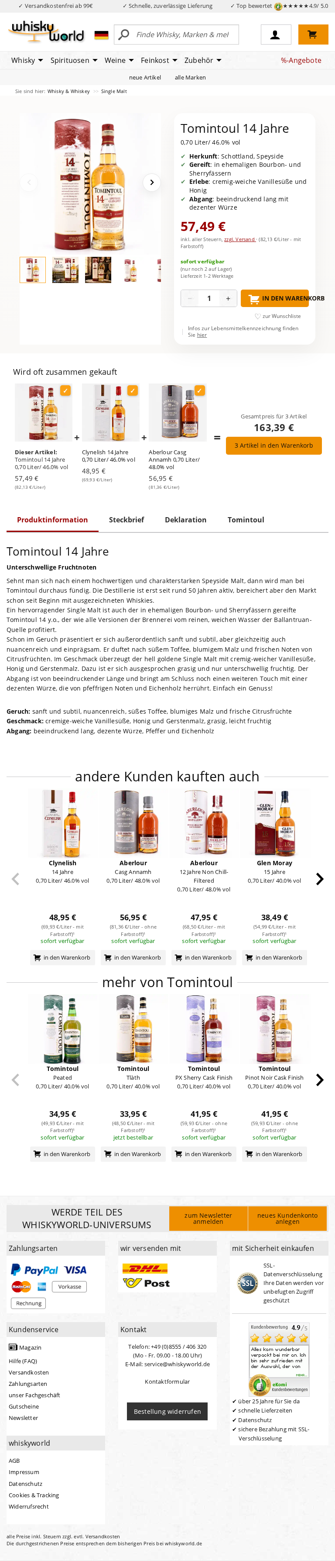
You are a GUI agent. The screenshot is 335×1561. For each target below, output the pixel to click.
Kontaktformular (167, 1381)
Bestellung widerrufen (167, 1411)
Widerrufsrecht (29, 1506)
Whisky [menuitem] (23, 60)
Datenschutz (25, 1484)
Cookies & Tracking (34, 1495)
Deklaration (186, 520)
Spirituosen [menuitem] (70, 60)
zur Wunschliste (282, 316)
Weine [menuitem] (115, 60)
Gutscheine (24, 1406)
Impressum (24, 1472)
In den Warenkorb (285, 298)
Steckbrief (126, 520)
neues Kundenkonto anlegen (287, 1218)
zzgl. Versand (240, 239)
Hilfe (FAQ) (23, 1361)
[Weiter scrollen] (320, 879)
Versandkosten (29, 1372)
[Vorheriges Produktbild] (29, 182)
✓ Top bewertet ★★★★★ (279, 6)
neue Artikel (145, 77)
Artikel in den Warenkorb (274, 445)
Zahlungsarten (28, 1384)
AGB (14, 1460)
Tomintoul (246, 520)
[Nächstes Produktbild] (152, 182)
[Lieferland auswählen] (101, 35)
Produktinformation (52, 520)
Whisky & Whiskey (69, 91)
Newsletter (23, 1418)
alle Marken (190, 77)
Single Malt (114, 91)
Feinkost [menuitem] (155, 60)
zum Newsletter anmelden (208, 1218)
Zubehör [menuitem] (199, 60)
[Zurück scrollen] (15, 879)
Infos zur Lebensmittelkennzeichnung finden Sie (243, 331)
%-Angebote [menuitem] (301, 60)
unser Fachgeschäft (35, 1395)
